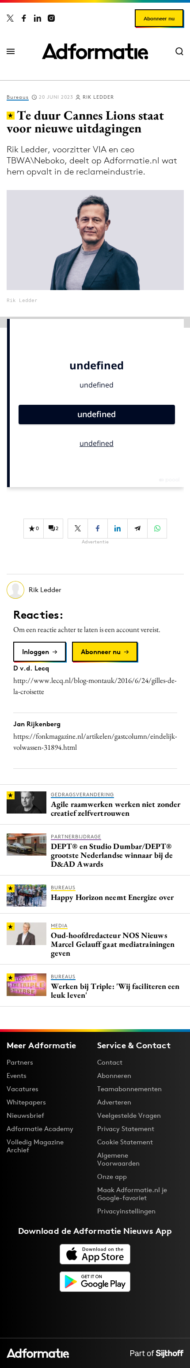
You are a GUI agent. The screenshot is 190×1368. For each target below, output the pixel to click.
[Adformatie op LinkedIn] (37, 18)
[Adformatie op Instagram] (51, 18)
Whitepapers (26, 1102)
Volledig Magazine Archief (35, 1146)
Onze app (112, 1176)
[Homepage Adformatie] (95, 51)
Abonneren (114, 1075)
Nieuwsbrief (25, 1115)
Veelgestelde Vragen (129, 1115)
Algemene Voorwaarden (118, 1159)
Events (17, 1075)
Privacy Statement (125, 1128)
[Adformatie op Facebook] (23, 18)
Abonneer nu (159, 18)
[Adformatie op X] (10, 18)
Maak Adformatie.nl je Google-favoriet (132, 1194)
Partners (20, 1062)
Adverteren (114, 1102)
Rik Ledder (98, 97)
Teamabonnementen (129, 1089)
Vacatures (22, 1089)
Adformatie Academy (40, 1128)
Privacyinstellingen (126, 1211)
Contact (109, 1062)
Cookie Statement (125, 1142)
